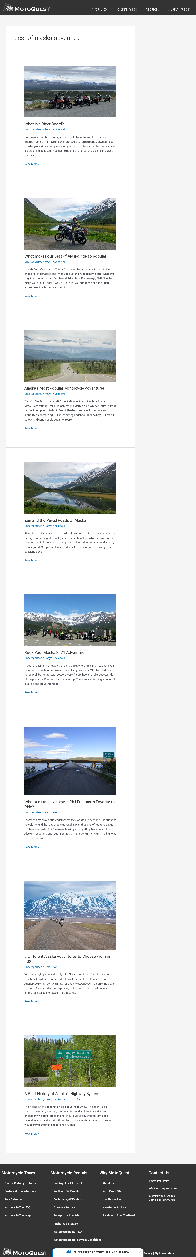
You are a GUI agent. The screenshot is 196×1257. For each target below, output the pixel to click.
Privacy (148, 1253)
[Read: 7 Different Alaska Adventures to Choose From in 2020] (70, 915)
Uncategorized (33, 129)
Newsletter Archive (114, 1207)
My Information (164, 1253)
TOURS (100, 9)
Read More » (31, 164)
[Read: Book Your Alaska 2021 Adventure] (70, 619)
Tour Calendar (13, 1199)
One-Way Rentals (64, 1207)
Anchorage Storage (66, 1223)
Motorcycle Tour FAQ (17, 1207)
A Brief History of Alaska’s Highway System (61, 1093)
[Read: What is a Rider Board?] (70, 91)
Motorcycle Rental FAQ (68, 1231)
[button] (140, 1252)
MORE (152, 9)
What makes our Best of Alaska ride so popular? (66, 256)
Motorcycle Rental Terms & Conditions (77, 1240)
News (28, 1099)
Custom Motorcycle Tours (20, 1191)
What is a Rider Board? (44, 124)
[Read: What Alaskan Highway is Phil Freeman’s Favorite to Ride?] (70, 760)
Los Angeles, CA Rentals (68, 1183)
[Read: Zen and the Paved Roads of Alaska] (70, 487)
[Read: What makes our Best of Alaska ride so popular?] (70, 223)
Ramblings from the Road (48, 1099)
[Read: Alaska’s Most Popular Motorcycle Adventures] (70, 355)
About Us (108, 1183)
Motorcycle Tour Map (18, 1215)
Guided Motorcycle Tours (20, 1183)
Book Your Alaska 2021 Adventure (54, 652)
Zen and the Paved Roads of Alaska (55, 520)
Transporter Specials (66, 1215)
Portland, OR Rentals (66, 1191)
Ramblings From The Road (119, 1215)
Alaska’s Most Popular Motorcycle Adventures (64, 388)
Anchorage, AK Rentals (68, 1199)
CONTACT (178, 9)
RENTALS (126, 9)
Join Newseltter (112, 1199)
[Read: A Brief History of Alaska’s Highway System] (70, 1061)
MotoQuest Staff (113, 1191)
